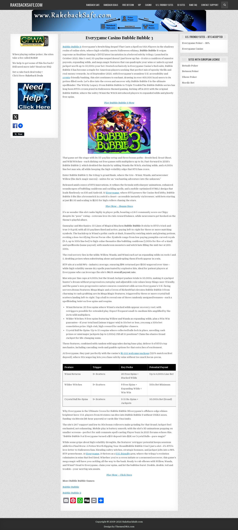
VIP (139, 5)
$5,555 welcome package (135, 353)
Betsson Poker (190, 71)
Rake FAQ (193, 5)
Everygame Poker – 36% (196, 43)
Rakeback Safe (92, 5)
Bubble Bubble (71, 487)
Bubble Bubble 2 (72, 493)
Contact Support (209, 5)
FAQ (49, 66)
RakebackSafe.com (26, 5)
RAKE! (34, 58)
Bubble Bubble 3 (72, 46)
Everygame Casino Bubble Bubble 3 (119, 37)
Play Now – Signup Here (119, 206)
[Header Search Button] (224, 5)
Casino (148, 5)
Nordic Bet (188, 82)
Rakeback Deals (111, 5)
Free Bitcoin (128, 5)
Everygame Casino (192, 49)
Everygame (112, 192)
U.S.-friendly (123, 453)
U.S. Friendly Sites (164, 5)
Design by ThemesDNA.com (119, 526)
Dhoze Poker (189, 77)
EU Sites (181, 5)
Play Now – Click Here (119, 475)
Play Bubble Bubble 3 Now (119, 102)
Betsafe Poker (190, 65)
